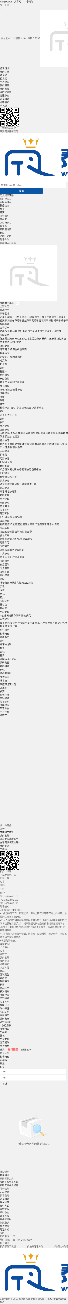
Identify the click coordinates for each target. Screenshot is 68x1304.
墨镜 (29, 623)
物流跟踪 (4, 1226)
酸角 (31, 317)
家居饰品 (4, 637)
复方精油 (14, 469)
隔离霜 (61, 433)
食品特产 (4, 310)
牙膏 (2, 477)
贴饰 (2, 641)
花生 (29, 338)
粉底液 (3, 524)
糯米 (2, 382)
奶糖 (2, 357)
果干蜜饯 (4, 313)
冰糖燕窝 (4, 583)
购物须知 (4, 102)
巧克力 (3, 360)
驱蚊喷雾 (19, 550)
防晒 (7, 433)
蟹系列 (23, 349)
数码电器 (4, 662)
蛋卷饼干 (4, 328)
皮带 (34, 623)
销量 (2, 1063)
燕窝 (2, 212)
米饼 (7, 331)
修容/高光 (27, 539)
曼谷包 (3, 604)
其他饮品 (26, 408)
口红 (2, 517)
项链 (44, 623)
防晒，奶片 (5, 236)
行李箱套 (4, 633)
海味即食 (4, 346)
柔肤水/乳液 (52, 433)
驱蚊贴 (3, 550)
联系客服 (4, 1216)
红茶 (14, 415)
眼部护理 (4, 488)
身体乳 (10, 444)
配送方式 (4, 1229)
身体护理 (4, 440)
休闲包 (3, 608)
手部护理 (4, 451)
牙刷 (14, 477)
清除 (11, 195)
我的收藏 (4, 89)
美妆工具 (4, 535)
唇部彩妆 (4, 513)
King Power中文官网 (11, 1)
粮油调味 (4, 375)
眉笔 (56, 524)
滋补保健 (4, 575)
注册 (7, 68)
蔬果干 (62, 317)
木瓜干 (38, 317)
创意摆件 (4, 564)
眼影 (32, 524)
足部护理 (4, 458)
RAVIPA (4, 216)
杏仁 (24, 338)
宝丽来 (3, 219)
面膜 (2, 433)
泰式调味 (4, 386)
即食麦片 (49, 331)
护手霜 (3, 455)
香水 (2, 539)
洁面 (12, 433)
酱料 (14, 389)
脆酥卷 (13, 331)
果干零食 (4, 708)
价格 (2, 1067)
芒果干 (3, 317)
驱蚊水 (10, 550)
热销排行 (4, 695)
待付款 (3, 75)
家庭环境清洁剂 (8, 684)
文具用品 (4, 568)
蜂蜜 (20, 389)
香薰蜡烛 (36, 469)
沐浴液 (55, 444)
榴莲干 (10, 317)
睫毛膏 (50, 524)
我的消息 (4, 85)
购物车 (3, 239)
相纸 (2, 670)
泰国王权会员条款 (9, 1182)
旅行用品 (4, 630)
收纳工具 (4, 572)
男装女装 (4, 612)
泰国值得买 (5, 202)
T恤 (2, 615)
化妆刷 (8, 539)
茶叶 (2, 411)
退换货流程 (5, 1219)
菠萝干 (25, 317)
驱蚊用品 (4, 546)
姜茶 (9, 415)
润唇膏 (8, 517)
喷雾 (43, 433)
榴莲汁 (3, 371)
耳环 (39, 623)
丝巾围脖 (22, 623)
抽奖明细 (4, 1175)
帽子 (2, 623)
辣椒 (51, 320)
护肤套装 (4, 495)
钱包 (7, 626)
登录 (2, 68)
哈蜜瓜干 (53, 317)
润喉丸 (10, 320)
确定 (5, 1083)
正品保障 (4, 1192)
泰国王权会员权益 (9, 1185)
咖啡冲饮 (4, 393)
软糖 (12, 357)
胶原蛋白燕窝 (26, 583)
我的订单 (4, 72)
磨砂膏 (38, 444)
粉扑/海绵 (17, 539)
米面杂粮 (4, 378)
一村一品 (4, 712)
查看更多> (5, 944)
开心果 (18, 338)
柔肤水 (8, 436)
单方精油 (4, 469)
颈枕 (2, 652)
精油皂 (3, 444)
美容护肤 (4, 426)
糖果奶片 (4, 353)
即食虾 (8, 349)
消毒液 (3, 688)
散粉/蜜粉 (17, 524)
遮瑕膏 (26, 524)
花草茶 (40, 408)
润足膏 (8, 462)
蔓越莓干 (26, 320)
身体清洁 (4, 677)
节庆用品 (4, 561)
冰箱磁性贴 (5, 644)
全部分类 (4, 306)
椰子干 (57, 320)
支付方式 (4, 1206)
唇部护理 (4, 502)
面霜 (17, 433)
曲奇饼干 (39, 331)
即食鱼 (15, 349)
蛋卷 (2, 331)
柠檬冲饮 (4, 408)
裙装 (23, 615)
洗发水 (3, 484)
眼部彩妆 (4, 528)
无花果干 (43, 320)
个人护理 (4, 553)
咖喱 (2, 389)
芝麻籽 (45, 338)
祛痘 (38, 433)
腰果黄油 (4, 342)
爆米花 (18, 357)
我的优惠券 (5, 92)
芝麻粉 (52, 338)
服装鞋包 (4, 601)
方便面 (8, 382)
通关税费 (4, 1202)
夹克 (28, 615)
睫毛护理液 (10, 491)
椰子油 (15, 382)
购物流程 (4, 1209)
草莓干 (18, 320)
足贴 (2, 462)
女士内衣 (4, 1029)
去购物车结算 (7, 832)
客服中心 (4, 95)
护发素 (10, 484)
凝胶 (28, 433)
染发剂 (18, 484)
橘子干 (64, 320)
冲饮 (2, 404)
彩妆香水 (4, 509)
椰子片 (45, 317)
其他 (7, 557)
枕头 (2, 648)
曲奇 (25, 331)
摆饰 (2, 655)
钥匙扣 (8, 623)
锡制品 (3, 659)
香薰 (20, 447)
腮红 (9, 524)
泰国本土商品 (7, 303)
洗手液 (3, 680)
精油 (2, 233)
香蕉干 (3, 320)
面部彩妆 (4, 521)
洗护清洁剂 (5, 673)
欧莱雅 (3, 226)
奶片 (7, 357)
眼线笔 (3, 532)
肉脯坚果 (4, 335)
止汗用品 (7, 447)
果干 (2, 209)
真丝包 (13, 626)
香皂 (44, 444)
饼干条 (31, 331)
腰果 (2, 338)
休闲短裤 (8, 615)
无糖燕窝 (14, 583)
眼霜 (2, 491)
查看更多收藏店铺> (9, 842)
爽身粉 (18, 444)
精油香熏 (4, 466)
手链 (50, 623)
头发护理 (4, 480)
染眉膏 (28, 532)
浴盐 (31, 444)
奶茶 (19, 408)
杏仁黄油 (61, 338)
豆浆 (34, 408)
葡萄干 (35, 320)
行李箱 (3, 1060)
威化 (20, 331)
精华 (22, 433)
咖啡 (2, 397)
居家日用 (4, 542)
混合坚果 (36, 338)
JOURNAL (5, 222)
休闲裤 (17, 615)
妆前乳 (15, 436)
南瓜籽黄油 (15, 342)
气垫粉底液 (40, 524)
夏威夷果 (4, 324)
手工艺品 (11, 659)
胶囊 (2, 586)
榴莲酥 (57, 331)
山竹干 (18, 317)
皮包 (14, 623)
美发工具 (31, 484)
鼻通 (2, 557)
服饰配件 (4, 619)
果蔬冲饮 (4, 981)
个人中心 (4, 82)
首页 (2, 691)
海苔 (2, 349)
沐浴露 (25, 444)
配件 (55, 623)
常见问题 (4, 99)
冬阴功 (8, 389)
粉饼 (33, 433)
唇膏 (2, 506)
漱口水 (8, 477)
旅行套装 (4, 499)
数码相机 (4, 666)
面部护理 (4, 429)
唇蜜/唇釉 (17, 517)
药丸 (2, 594)
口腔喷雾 (14, 557)
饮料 (2, 368)
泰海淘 (29, 1)
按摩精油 (4, 205)
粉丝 (22, 382)
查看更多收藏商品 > (10, 839)
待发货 (3, 78)
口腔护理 (4, 473)
